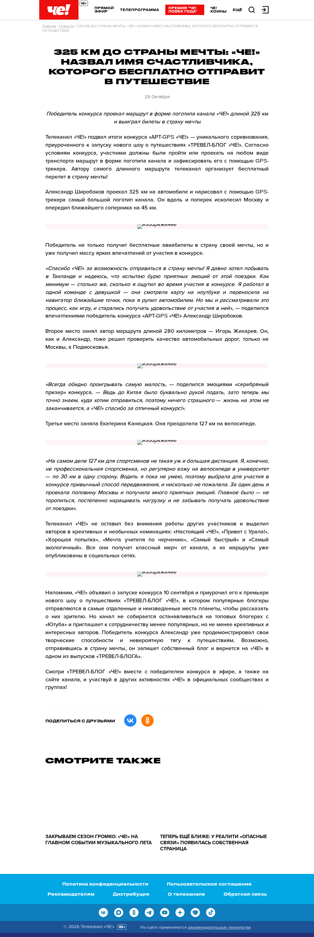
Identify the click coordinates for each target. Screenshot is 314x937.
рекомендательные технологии (219, 927)
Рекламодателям (71, 894)
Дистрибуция (131, 894)
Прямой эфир (104, 9)
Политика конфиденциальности (105, 883)
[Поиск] (251, 9)
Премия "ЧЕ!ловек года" (182, 9)
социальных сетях (112, 555)
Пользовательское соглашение (209, 883)
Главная (49, 26)
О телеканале (186, 894)
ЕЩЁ (237, 9)
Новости (66, 26)
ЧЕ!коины (218, 9)
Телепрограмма (139, 10)
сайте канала (62, 679)
